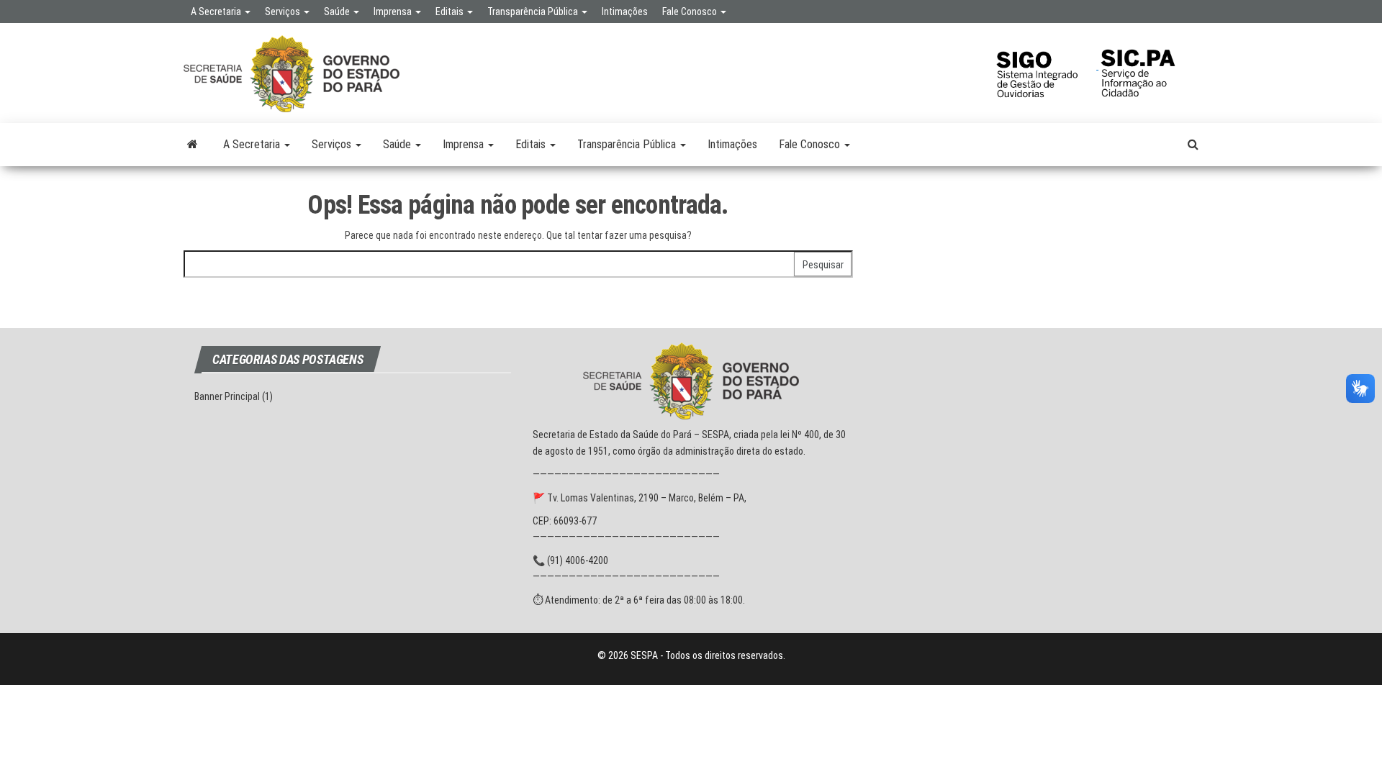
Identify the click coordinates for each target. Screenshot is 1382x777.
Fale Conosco (690, 11)
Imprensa (394, 11)
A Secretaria (217, 11)
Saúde (338, 11)
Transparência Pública (533, 11)
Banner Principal (227, 396)
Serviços (283, 11)
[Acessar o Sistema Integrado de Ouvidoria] (1045, 65)
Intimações (625, 11)
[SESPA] (192, 144)
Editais (450, 11)
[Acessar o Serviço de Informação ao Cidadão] (1148, 65)
